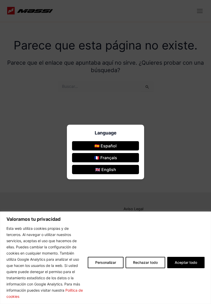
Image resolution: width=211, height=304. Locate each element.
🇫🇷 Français (105, 157)
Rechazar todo (145, 262)
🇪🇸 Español (105, 145)
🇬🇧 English (105, 169)
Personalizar (105, 262)
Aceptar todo (186, 262)
